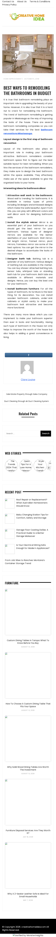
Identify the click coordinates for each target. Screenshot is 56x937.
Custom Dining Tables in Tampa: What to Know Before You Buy (28, 642)
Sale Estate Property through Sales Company (26, 394)
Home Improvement (13, 79)
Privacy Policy (9, 4)
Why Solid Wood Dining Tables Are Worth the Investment (28, 768)
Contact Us (8, 1)
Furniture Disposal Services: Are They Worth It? (28, 832)
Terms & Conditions (40, 1)
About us (22, 1)
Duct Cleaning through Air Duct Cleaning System (26, 401)
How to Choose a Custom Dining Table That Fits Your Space (28, 705)
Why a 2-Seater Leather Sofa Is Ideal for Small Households (28, 895)
